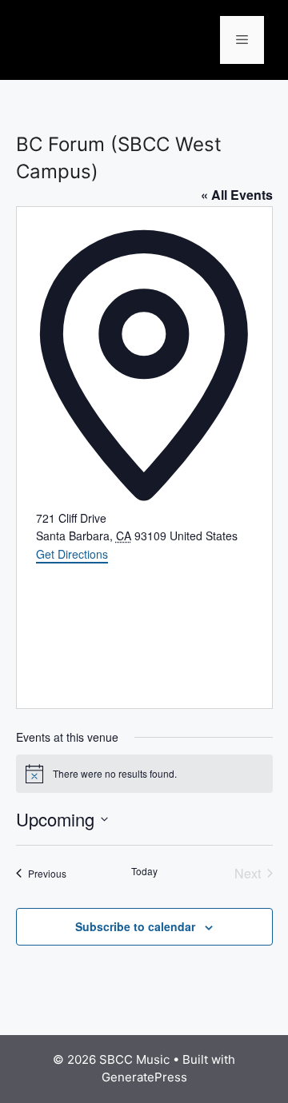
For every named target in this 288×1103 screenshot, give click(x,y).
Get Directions (72, 554)
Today (144, 871)
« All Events (237, 194)
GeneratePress (144, 1077)
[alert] (144, 774)
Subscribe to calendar (135, 926)
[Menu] (242, 40)
